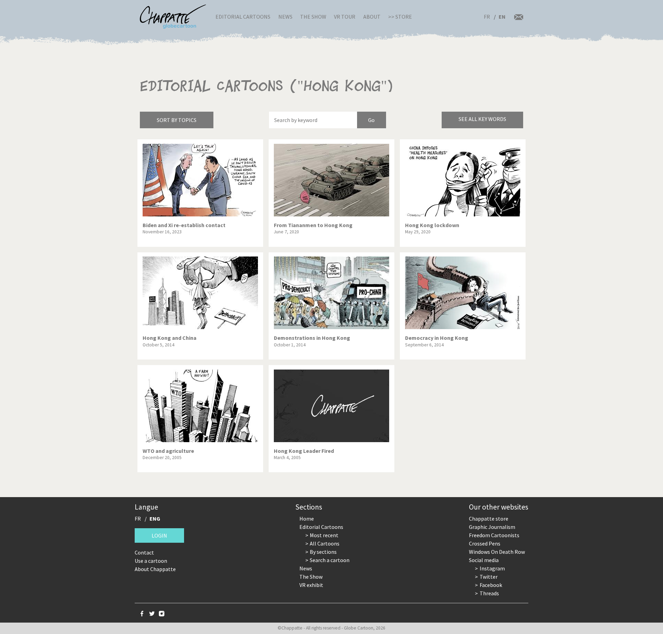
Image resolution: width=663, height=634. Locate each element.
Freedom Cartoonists (494, 535)
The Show (313, 16)
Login (159, 535)
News (285, 16)
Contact (144, 552)
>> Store (400, 16)
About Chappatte (155, 569)
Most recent (324, 535)
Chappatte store (488, 518)
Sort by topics (176, 119)
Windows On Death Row (497, 551)
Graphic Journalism (492, 526)
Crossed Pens (484, 543)
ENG (155, 518)
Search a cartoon (329, 560)
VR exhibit (311, 584)
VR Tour (344, 16)
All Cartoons (324, 543)
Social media (484, 560)
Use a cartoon (151, 560)
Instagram (492, 568)
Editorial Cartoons (242, 16)
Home (306, 518)
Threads (489, 593)
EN (502, 16)
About (372, 16)
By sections (323, 551)
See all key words (482, 118)
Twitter (489, 576)
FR (487, 16)
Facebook (491, 584)
